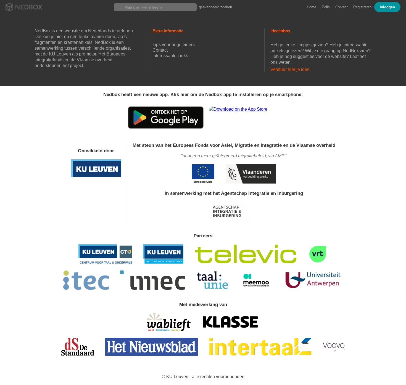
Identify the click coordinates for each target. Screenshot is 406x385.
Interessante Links (170, 55)
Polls (326, 7)
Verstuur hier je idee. (290, 69)
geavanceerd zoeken (215, 7)
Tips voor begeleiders (173, 44)
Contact (341, 7)
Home (311, 7)
